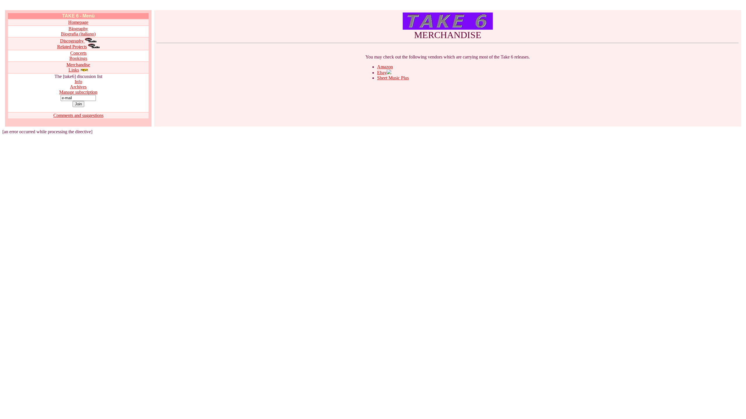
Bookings (78, 58)
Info (78, 81)
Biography (78, 28)
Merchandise (78, 64)
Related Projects (72, 46)
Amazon (385, 66)
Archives (78, 86)
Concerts (78, 53)
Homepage (78, 22)
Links (73, 70)
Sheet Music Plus (393, 77)
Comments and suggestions (78, 115)
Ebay (382, 72)
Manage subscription (78, 92)
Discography (72, 40)
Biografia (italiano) (78, 33)
